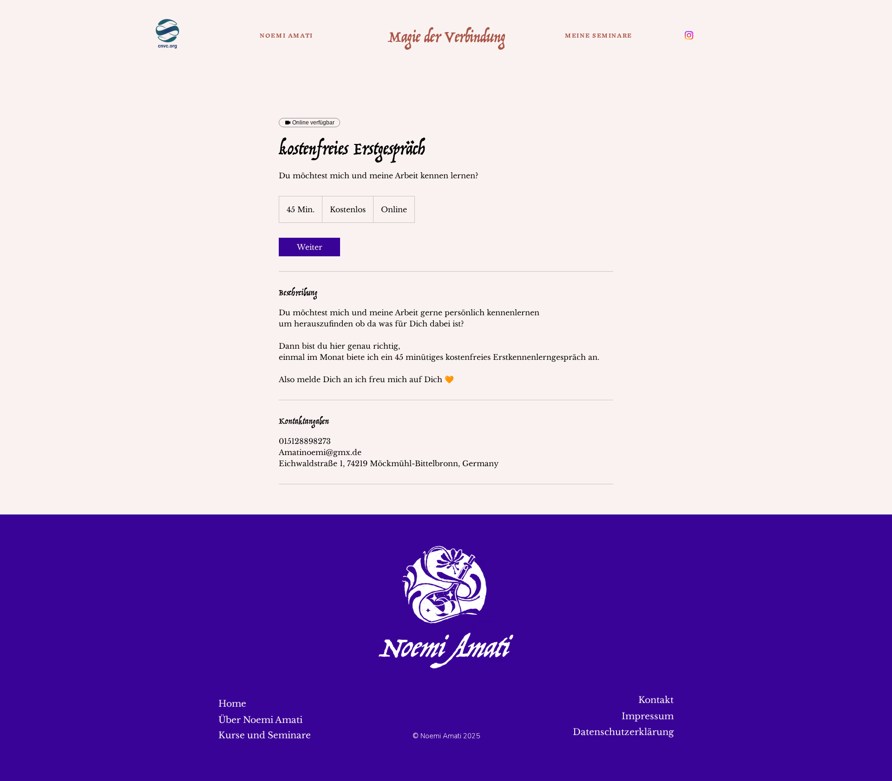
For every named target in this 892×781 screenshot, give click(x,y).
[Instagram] (689, 35)
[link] (309, 247)
